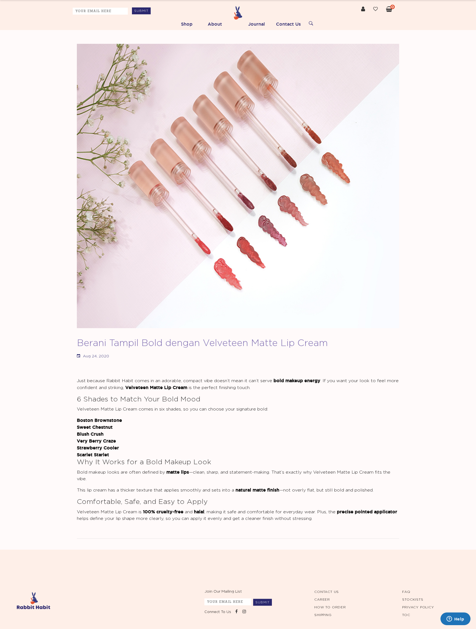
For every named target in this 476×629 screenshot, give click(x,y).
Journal (256, 23)
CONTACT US (326, 591)
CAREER (322, 599)
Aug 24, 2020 (96, 356)
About (215, 23)
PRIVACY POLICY (418, 607)
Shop (187, 23)
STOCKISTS (412, 599)
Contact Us (288, 23)
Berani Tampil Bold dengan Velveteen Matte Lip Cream (202, 343)
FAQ (406, 591)
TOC (406, 615)
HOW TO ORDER (330, 607)
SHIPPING (322, 615)
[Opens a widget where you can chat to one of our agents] (455, 619)
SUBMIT (141, 10)
